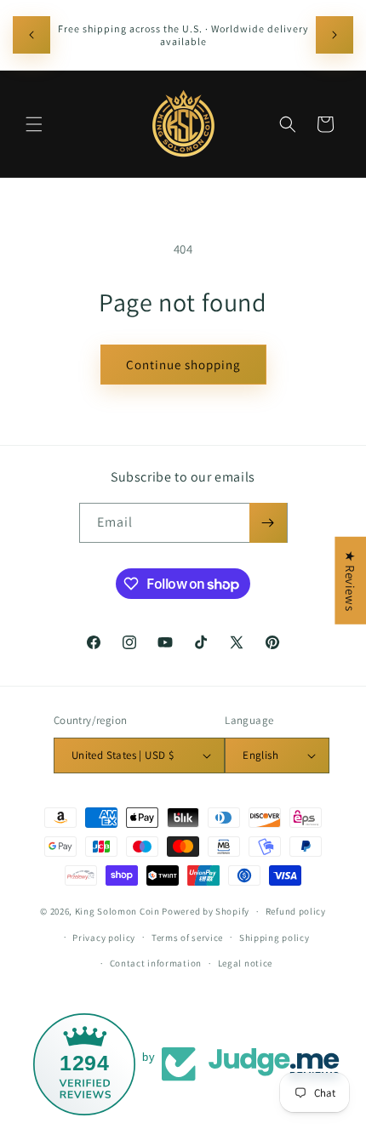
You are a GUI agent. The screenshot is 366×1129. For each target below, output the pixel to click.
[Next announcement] (334, 35)
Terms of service (187, 938)
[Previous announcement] (31, 35)
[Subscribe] (268, 523)
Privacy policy (103, 938)
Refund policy (296, 911)
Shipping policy (274, 938)
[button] (34, 124)
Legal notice (245, 963)
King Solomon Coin (117, 911)
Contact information (156, 963)
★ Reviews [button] (350, 580)
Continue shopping (183, 364)
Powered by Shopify (205, 911)
